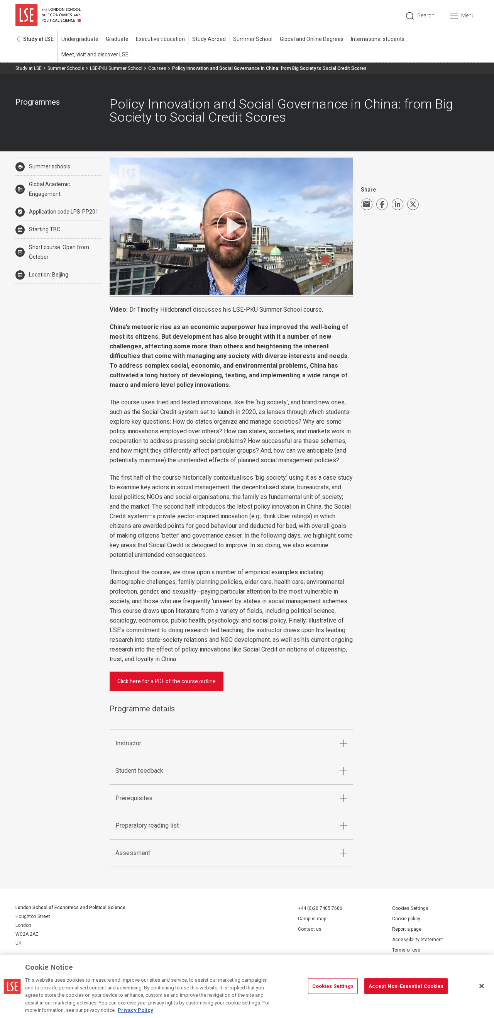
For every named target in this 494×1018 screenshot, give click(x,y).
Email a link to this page (366, 204)
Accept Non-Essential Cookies (406, 986)
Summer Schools (65, 68)
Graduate (117, 39)
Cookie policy (406, 918)
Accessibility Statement (417, 939)
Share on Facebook (382, 204)
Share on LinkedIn (397, 204)
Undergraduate (79, 39)
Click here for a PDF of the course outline (166, 681)
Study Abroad (209, 39)
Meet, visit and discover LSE (95, 54)
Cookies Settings (410, 908)
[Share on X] (413, 204)
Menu (468, 15)
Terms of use (406, 950)
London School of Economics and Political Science (48, 15)
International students (377, 39)
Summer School (252, 39)
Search (426, 15)
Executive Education (160, 39)
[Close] (481, 985)
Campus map (312, 918)
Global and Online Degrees (311, 39)
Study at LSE (38, 39)
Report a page (406, 929)
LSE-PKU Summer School (116, 68)
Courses (157, 68)
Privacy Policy (135, 1010)
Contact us (309, 929)
